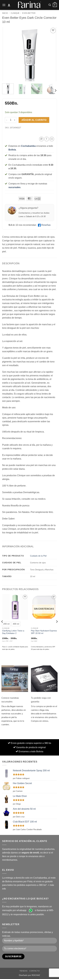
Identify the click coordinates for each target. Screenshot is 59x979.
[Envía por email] (51, 139)
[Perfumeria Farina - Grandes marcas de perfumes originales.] (29, 4)
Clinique (15, 13)
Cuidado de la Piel (38, 556)
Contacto (34, 971)
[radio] (6, 624)
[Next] (52, 54)
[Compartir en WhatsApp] (41, 139)
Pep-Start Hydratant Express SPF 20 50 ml (44, 632)
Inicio (5, 13)
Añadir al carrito (34, 120)
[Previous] (6, 54)
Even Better (28, 13)
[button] (4, 4)
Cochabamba (28, 146)
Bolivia (12, 149)
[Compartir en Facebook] (46, 139)
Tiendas (23, 971)
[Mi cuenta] (9, 5)
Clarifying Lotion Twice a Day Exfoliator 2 (13, 632)
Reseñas (46, 225)
